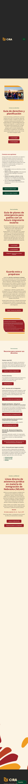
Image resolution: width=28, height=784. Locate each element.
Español (20, 782)
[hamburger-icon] (23, 39)
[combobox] (21, 782)
